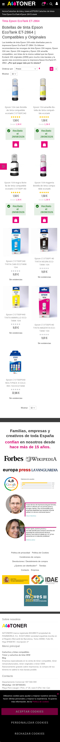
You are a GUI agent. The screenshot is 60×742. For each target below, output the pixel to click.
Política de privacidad (20, 553)
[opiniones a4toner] (30, 516)
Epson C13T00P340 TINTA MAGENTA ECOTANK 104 (44, 327)
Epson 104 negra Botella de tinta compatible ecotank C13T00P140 (15, 185)
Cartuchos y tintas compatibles (15, 652)
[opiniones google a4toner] (30, 492)
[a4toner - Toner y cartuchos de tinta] (21, 4)
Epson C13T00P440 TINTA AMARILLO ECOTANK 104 (15, 317)
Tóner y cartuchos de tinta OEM (16, 655)
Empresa (35, 570)
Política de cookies (40, 701)
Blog (4, 658)
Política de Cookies (40, 553)
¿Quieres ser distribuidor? (25, 566)
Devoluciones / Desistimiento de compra (30, 561)
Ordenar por (7, 69)
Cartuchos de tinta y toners (19, 11)
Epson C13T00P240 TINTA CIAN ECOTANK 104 (16, 264)
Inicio (4, 11)
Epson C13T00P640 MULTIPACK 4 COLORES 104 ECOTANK (15, 382)
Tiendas (42, 566)
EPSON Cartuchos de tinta (42, 11)
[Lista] (56, 69)
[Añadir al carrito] (16, 144)
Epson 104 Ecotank (29, 14)
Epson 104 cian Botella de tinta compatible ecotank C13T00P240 (16, 110)
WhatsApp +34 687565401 (14, 685)
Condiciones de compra (30, 557)
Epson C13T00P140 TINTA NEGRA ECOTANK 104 (44, 261)
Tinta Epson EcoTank (11, 14)
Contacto (25, 570)
